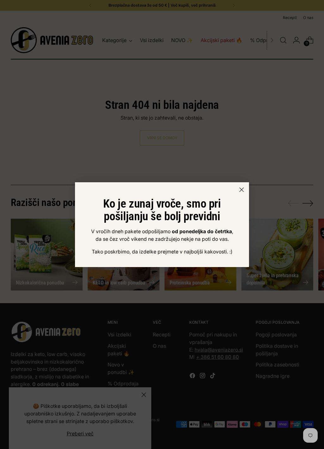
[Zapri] (241, 190)
